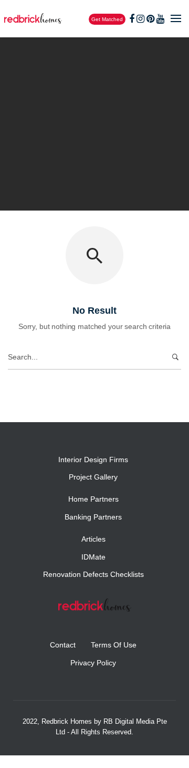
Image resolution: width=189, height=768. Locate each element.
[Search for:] (94, 357)
